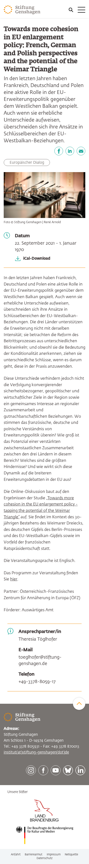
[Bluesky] (68, 770)
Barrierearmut (33, 854)
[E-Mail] (81, 151)
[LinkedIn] (70, 151)
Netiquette (71, 854)
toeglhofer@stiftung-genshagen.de (40, 660)
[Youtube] (56, 770)
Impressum (54, 854)
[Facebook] (58, 151)
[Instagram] (31, 770)
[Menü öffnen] (76, 10)
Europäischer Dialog (27, 162)
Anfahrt (16, 854)
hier (13, 579)
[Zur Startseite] (22, 10)
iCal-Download (36, 258)
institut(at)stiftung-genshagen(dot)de (36, 752)
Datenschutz (45, 858)
